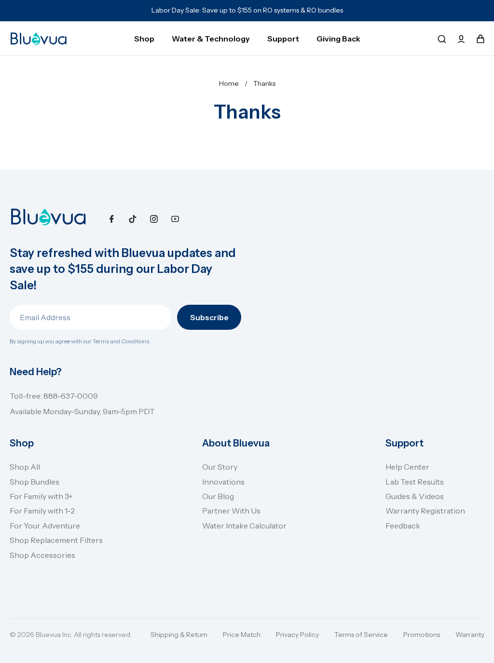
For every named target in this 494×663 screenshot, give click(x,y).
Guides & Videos (414, 496)
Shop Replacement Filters (56, 540)
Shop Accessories (42, 555)
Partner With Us (231, 510)
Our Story (219, 467)
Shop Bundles (34, 482)
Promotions (421, 634)
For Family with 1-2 (42, 510)
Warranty (469, 634)
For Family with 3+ (41, 496)
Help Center (407, 467)
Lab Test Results (414, 482)
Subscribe (209, 317)
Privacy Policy (297, 634)
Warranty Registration (425, 510)
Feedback (402, 525)
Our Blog (218, 496)
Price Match (242, 634)
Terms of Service (361, 634)
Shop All (25, 467)
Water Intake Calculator (244, 525)
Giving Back (338, 38)
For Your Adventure (45, 525)
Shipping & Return (179, 634)
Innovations (223, 482)
